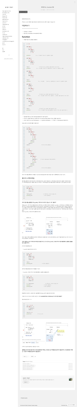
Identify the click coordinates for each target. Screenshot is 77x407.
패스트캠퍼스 (5, 12)
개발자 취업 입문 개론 (7, 36)
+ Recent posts (23, 398)
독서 (3, 44)
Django (4, 16)
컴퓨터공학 (5, 19)
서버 (4, 14)
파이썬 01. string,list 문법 (27, 369)
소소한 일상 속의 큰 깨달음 (8, 41)
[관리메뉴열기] (75, 2)
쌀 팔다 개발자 (9, 7)
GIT (3, 26)
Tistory (67, 405)
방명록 (3, 51)
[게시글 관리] (28, 356)
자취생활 (4, 39)
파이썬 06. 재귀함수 (26, 363)
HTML (4, 29)
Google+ (36, 405)
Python (4, 17)
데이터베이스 (5, 31)
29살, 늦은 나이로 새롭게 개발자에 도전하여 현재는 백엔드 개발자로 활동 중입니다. (38, 379)
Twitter (26, 405)
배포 (3, 27)
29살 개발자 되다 (6, 11)
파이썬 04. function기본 (47, 7)
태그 (3, 49)
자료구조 (4, 21)
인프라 (4, 22)
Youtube (32, 405)
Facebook (29, 405)
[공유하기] (26, 356)
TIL (3, 32)
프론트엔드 (5, 37)
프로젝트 (4, 34)
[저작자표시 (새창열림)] (35, 356)
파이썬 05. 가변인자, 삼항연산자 (28, 365)
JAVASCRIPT (5, 24)
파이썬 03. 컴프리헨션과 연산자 (28, 366)
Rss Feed (21, 405)
